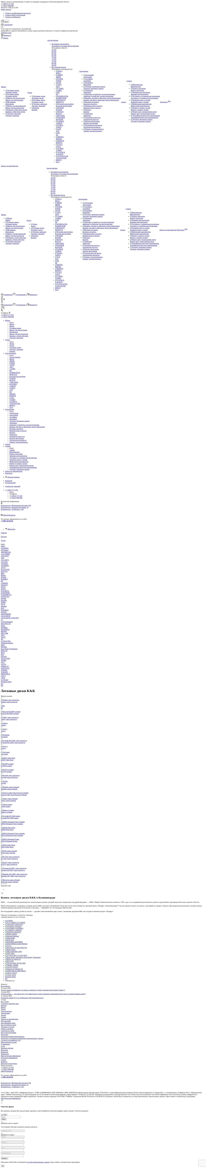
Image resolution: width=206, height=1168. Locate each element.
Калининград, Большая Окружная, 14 (14, 507)
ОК (3, 1166)
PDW (3, 645)
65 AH (54, 56)
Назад (11, 322)
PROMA (4, 647)
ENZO (3, 589)
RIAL (3, 653)
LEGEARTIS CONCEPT (10, 618)
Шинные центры (7, 1048)
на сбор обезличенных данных (38, 1162)
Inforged (4, 606)
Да (2, 1115)
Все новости (5, 986)
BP (2, 581)
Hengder (4, 600)
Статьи (3, 1060)
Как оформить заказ (8, 1023)
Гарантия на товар (7, 1031)
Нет (5, 1115)
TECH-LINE (5, 658)
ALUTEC (4, 562)
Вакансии (4, 1052)
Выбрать (4, 1158)
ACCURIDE (5, 554)
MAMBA (4, 627)
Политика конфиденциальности (12, 1036)
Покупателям (6, 1021)
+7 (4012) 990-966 (7, 6)
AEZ (2, 558)
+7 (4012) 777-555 (7, 4)
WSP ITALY (5, 668)
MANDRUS (5, 629)
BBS (2, 573)
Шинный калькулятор (9, 1064)
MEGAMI (4, 633)
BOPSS (3, 577)
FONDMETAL (6, 595)
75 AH (54, 61)
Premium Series (6, 682)
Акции (3, 1015)
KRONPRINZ (6, 614)
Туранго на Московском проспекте (18, 13)
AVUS (3, 568)
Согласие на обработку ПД (11, 1040)
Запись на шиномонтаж (9, 166)
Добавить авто (6, 33)
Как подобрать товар (8, 1025)
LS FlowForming (7, 622)
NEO (3, 635)
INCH (3, 604)
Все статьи (5, 1002)
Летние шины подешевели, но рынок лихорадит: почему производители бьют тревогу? (33, 990)
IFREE (3, 602)
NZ (2, 639)
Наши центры (6, 9)
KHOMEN (5, 610)
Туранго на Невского (13, 17)
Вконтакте (11, 529)
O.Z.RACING (6, 641)
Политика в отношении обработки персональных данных (22, 1038)
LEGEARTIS (5, 616)
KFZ (2, 608)
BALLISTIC (5, 569)
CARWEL (4, 583)
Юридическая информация (11, 1056)
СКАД (3, 676)
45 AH (54, 50)
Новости (4, 1062)
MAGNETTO (6, 624)
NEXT (3, 637)
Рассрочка (4, 1034)
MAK (3, 626)
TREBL (3, 660)
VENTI (3, 664)
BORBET (4, 579)
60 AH (54, 52)
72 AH (54, 59)
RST (2, 655)
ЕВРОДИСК (5, 674)
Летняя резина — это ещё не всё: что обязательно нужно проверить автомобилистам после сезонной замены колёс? (43, 994)
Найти (4, 1119)
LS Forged (4, 680)
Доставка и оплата (7, 1027)
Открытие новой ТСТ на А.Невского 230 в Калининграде (22, 998)
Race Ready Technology (9, 649)
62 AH (54, 54)
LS (2, 620)
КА (2, 684)
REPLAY (4, 651)
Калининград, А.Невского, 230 (12, 509)
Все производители (59, 67)
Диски (11, 344)
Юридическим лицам (9, 1042)
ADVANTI (5, 556)
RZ (2, 686)
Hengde (3, 598)
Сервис (12, 450)
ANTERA (4, 564)
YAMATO (4, 672)
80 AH (54, 63)
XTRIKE (4, 670)
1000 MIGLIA (6, 552)
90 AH (54, 65)
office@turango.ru (9, 515)
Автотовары (13, 413)
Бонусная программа (8, 1033)
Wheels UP (5, 666)
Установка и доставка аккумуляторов (65, 46)
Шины (11, 324)
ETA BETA (5, 591)
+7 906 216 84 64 (7, 521)
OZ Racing (4, 550)
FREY (3, 546)
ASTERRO (5, 566)
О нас (3, 1046)
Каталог (4, 1005)
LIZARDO (5, 548)
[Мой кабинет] (2, 297)
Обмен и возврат (7, 1029)
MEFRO (4, 631)
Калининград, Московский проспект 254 (16, 505)
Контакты (4, 1050)
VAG (3, 662)
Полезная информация (9, 1058)
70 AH (54, 57)
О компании (5, 1044)
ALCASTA (5, 560)
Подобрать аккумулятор (60, 44)
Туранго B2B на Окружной (15, 15)
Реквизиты (5, 1054)
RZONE (4, 657)
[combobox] (12, 1131)
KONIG (4, 612)
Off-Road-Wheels (7, 643)
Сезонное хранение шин (10, 1004)
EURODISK (5, 593)
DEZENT (4, 585)
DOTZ (3, 587)
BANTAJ (4, 571)
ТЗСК (3, 678)
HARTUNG (5, 597)
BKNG (3, 575)
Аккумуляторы (14, 357)
